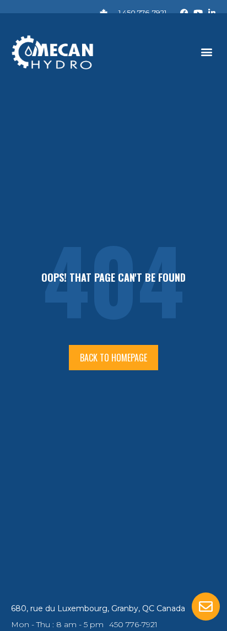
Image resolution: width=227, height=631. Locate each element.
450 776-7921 (133, 624)
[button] (207, 52)
